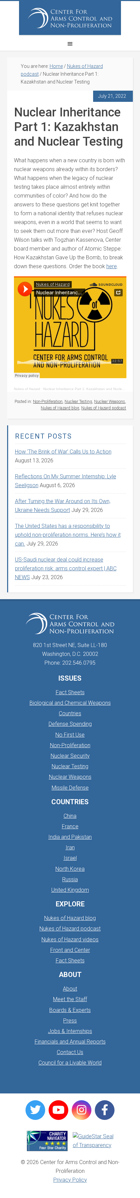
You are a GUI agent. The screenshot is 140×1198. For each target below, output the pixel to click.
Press (70, 1020)
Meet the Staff (70, 999)
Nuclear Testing (78, 401)
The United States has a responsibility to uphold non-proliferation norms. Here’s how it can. (68, 535)
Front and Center (70, 950)
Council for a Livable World (70, 1062)
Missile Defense (70, 788)
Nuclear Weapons (109, 401)
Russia (70, 879)
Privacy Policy (70, 1180)
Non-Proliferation (48, 401)
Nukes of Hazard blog (60, 408)
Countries (70, 713)
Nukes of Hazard (27, 389)
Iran (70, 847)
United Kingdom (70, 890)
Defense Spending (70, 724)
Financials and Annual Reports (70, 1041)
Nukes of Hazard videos (70, 939)
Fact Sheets (70, 692)
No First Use (70, 735)
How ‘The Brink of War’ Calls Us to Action (63, 451)
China (70, 816)
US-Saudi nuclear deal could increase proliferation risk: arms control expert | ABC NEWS (66, 568)
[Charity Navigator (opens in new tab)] (47, 1141)
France (70, 826)
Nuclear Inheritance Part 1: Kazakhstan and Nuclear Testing (90, 389)
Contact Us (70, 1052)
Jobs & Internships (70, 1031)
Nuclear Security (70, 756)
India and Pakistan (70, 837)
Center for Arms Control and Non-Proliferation (70, 18)
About (70, 988)
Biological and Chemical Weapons (70, 703)
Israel (70, 858)
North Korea (70, 869)
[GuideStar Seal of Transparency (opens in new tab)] (93, 1141)
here (111, 266)
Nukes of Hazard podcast (103, 408)
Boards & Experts (70, 1010)
